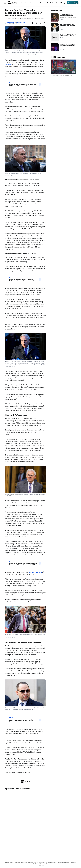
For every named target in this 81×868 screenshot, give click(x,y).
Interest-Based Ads (52, 862)
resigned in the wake (35, 572)
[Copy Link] (44, 23)
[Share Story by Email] (40, 23)
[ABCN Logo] (12, 3)
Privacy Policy (17, 862)
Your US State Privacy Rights (27, 862)
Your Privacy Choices (37, 864)
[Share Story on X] (36, 23)
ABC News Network (9, 862)
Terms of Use (73, 862)
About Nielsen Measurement (63, 862)
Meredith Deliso (21, 22)
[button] (4, 2)
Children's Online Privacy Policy (40, 862)
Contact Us (45, 864)
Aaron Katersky (10, 22)
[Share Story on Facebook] (32, 23)
